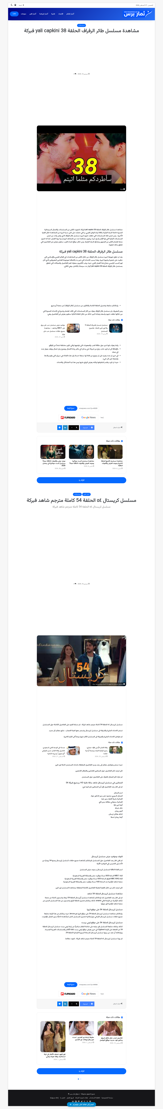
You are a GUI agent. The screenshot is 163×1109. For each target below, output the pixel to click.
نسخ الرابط (70, 408)
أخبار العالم (70, 14)
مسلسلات (81, 25)
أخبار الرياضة (43, 14)
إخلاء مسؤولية (54, 1098)
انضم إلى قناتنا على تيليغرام (83, 1104)
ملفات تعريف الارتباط (81, 1098)
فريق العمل (70, 1098)
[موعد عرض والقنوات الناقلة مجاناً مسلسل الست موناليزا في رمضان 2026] (52, 452)
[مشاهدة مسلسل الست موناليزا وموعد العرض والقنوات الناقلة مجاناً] (81, 452)
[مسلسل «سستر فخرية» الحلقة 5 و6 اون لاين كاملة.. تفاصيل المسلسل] (115, 328)
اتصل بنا (62, 1098)
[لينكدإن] (65, 427)
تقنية (53, 14)
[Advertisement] (81, 53)
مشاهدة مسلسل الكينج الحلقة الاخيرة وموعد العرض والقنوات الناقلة (112, 463)
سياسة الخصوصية (107, 1098)
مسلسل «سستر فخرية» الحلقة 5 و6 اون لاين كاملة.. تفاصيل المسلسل (96, 328)
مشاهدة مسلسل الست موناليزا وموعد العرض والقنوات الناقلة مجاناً (82, 462)
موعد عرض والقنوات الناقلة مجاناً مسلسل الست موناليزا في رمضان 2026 (54, 463)
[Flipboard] (68, 417)
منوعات (23, 14)
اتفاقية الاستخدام (94, 1098)
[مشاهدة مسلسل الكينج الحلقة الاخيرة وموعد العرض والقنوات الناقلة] (110, 452)
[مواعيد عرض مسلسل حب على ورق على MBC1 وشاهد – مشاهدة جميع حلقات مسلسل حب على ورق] (73, 328)
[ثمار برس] (136, 14)
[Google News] (88, 417)
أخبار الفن (32, 14)
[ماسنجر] (59, 427)
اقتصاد (60, 14)
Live (14, 14)
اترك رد (81, 480)
